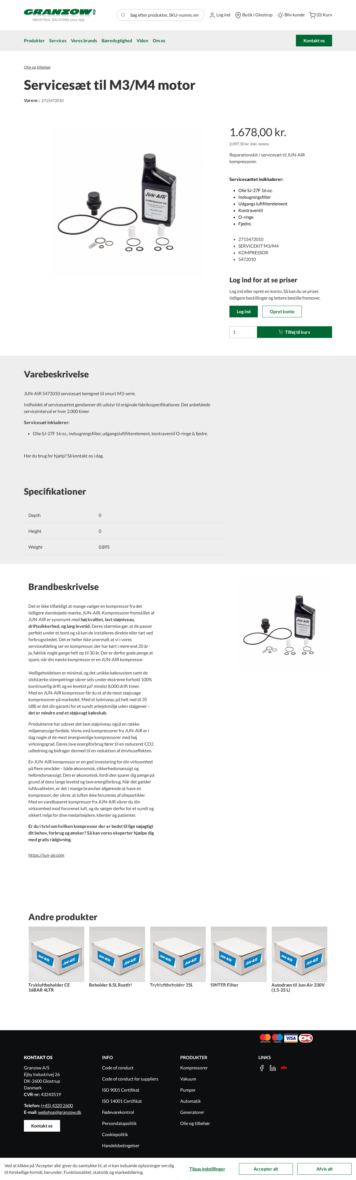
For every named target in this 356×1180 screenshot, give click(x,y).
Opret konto (282, 311)
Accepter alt (266, 1168)
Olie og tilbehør (37, 67)
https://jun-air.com (46, 855)
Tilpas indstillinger (207, 1168)
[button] (220, 15)
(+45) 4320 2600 (57, 1105)
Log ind (244, 311)
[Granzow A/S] (60, 15)
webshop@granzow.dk (59, 1112)
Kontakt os (314, 40)
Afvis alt (325, 1168)
